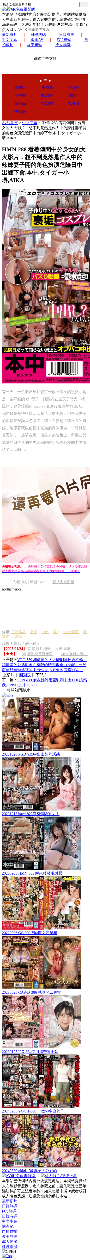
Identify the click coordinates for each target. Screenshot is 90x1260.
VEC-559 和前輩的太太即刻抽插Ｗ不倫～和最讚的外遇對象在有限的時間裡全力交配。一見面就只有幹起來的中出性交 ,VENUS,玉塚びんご (44, 665)
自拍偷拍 (20, 103)
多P (55, 632)
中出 (45, 632)
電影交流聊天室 (40, 654)
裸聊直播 (20, 111)
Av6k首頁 (10, 123)
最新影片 (9, 35)
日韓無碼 (38, 35)
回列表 (25, 675)
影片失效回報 (63, 582)
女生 (33, 632)
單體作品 (18, 632)
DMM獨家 (71, 632)
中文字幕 (47, 95)
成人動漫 (63, 45)
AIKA (18, 636)
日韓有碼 (66, 35)
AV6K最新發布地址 (33, 29)
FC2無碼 (64, 40)
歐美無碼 (34, 45)
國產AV (36, 40)
